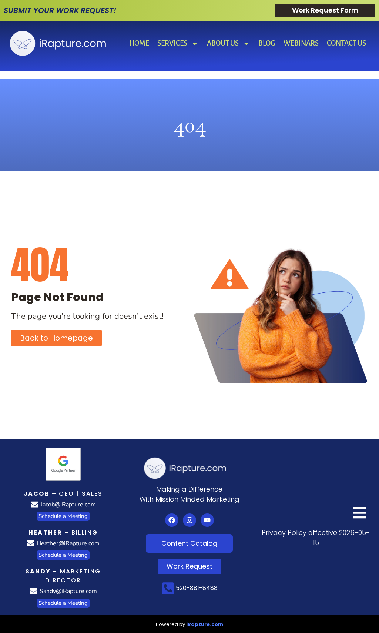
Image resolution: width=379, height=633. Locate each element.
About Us (223, 43)
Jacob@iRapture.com (68, 504)
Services (172, 43)
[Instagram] (189, 520)
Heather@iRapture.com (68, 543)
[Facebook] (171, 520)
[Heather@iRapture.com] (30, 543)
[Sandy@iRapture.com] (33, 591)
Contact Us (346, 43)
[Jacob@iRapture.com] (34, 504)
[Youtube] (207, 520)
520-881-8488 (197, 588)
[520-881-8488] (168, 588)
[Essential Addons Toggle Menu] (360, 514)
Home (139, 43)
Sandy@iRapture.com (68, 591)
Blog (266, 43)
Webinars (301, 43)
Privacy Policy (284, 532)
